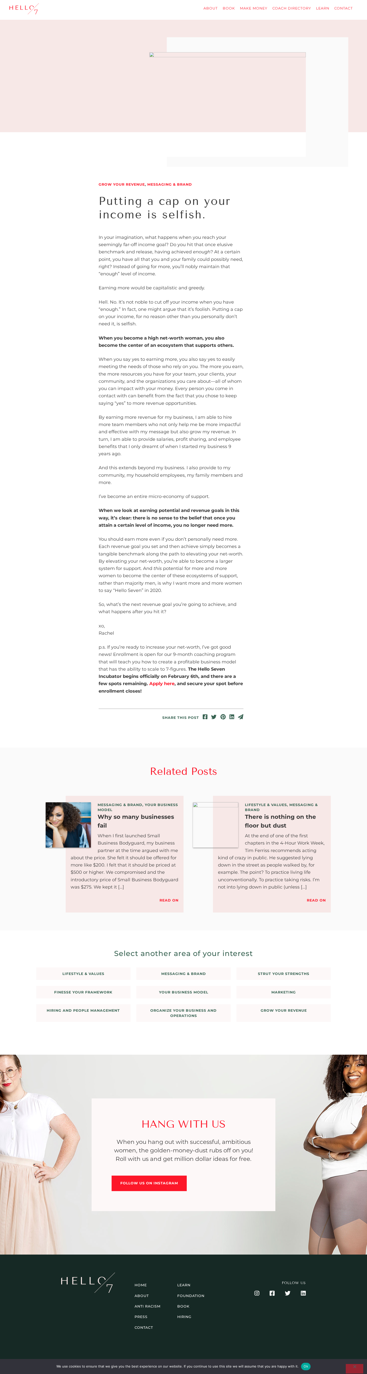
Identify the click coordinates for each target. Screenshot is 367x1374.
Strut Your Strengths (283, 973)
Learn (322, 8)
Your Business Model (183, 992)
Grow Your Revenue (122, 184)
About (210, 8)
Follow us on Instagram (149, 1183)
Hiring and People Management (83, 1010)
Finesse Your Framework (83, 992)
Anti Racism (148, 1306)
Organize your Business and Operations (183, 1013)
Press (141, 1317)
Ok (306, 1366)
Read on (169, 900)
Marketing (283, 992)
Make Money (253, 8)
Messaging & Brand (169, 184)
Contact (343, 8)
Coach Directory (291, 8)
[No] (354, 1369)
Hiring (184, 1317)
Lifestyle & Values (266, 805)
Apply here (162, 683)
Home (141, 1285)
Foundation (190, 1296)
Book (229, 8)
